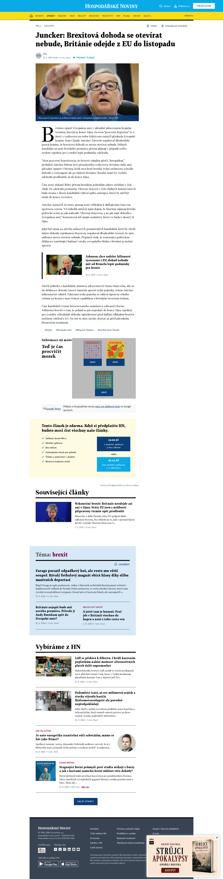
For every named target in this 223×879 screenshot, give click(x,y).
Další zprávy (86, 801)
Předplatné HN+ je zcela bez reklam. (124, 485)
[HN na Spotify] (73, 849)
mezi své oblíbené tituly (107, 406)
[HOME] (31, 16)
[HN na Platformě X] (55, 849)
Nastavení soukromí (126, 838)
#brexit (48, 330)
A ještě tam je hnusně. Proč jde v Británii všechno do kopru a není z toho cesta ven (104, 616)
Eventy (156, 834)
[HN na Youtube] (78, 849)
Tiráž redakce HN (98, 834)
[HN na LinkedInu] (69, 849)
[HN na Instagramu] (64, 849)
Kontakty (94, 829)
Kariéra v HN (96, 843)
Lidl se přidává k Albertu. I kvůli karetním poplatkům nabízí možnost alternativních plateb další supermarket (105, 662)
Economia (94, 838)
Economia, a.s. (57, 833)
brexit (60, 554)
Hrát (93, 362)
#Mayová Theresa (85, 330)
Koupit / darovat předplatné (166, 829)
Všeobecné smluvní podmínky (130, 843)
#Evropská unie (63, 330)
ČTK (45, 54)
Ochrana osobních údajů (128, 829)
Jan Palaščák (43, 731)
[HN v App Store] (69, 864)
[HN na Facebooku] (60, 849)
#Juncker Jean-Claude (108, 330)
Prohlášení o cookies (126, 834)
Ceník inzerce (96, 848)
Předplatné (204, 6)
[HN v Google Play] (48, 864)
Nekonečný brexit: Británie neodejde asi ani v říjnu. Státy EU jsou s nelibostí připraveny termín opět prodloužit (103, 508)
